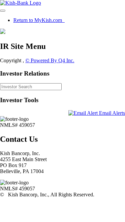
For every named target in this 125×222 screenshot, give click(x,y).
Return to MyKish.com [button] (38, 20)
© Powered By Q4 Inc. (49, 60)
